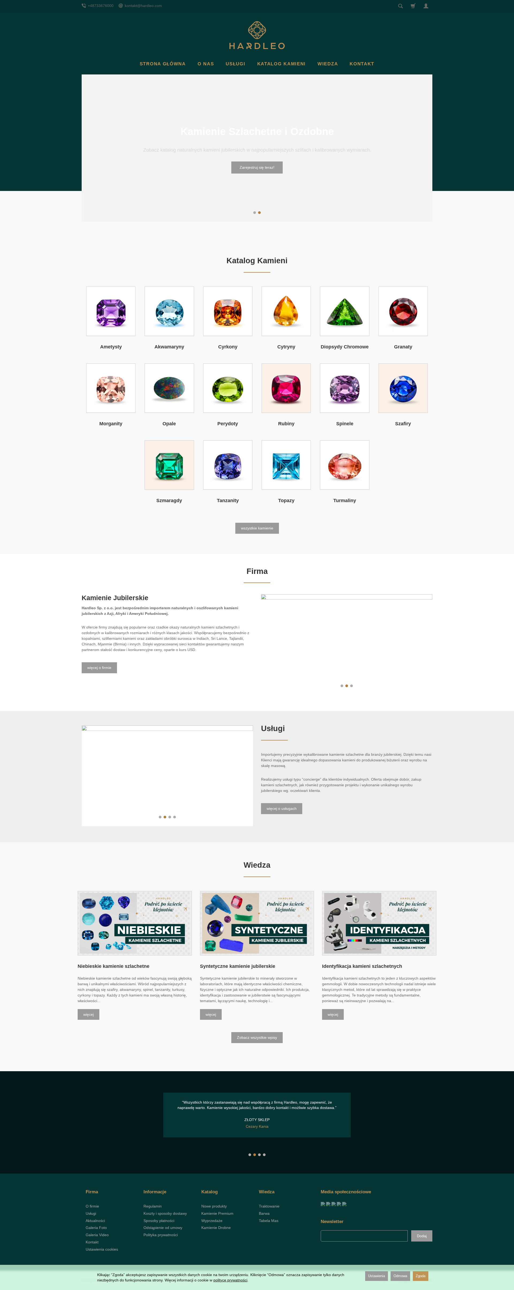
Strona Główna (163, 63)
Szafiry (403, 423)
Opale (169, 423)
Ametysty (111, 346)
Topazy (286, 500)
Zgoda (420, 1276)
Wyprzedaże (211, 1220)
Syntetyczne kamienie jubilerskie (237, 966)
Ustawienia (376, 1276)
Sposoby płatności (158, 1220)
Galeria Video (97, 1235)
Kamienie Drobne (216, 1227)
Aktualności (95, 1220)
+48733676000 (100, 5)
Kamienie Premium (217, 1213)
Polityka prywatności (160, 1235)
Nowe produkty (214, 1206)
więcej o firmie (99, 667)
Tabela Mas (268, 1220)
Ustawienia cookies (102, 1249)
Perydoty (227, 423)
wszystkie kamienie (257, 528)
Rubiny (286, 423)
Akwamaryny (169, 346)
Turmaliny (344, 500)
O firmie (92, 1206)
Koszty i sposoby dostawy (165, 1213)
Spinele (344, 423)
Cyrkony (227, 346)
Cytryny (286, 346)
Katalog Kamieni (281, 63)
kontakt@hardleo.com (143, 5)
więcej (88, 1014)
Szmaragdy (169, 500)
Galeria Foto (96, 1227)
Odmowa (400, 1276)
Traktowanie (269, 1206)
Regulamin (152, 1206)
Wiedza (328, 63)
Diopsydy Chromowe (345, 346)
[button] (254, 212)
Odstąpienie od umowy (162, 1227)
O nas (206, 63)
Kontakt (362, 63)
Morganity (110, 423)
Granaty (403, 346)
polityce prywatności (230, 1280)
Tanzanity (228, 500)
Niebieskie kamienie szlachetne (113, 966)
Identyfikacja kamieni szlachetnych (362, 966)
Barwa (264, 1213)
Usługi (235, 63)
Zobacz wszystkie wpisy (257, 1037)
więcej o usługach (282, 808)
